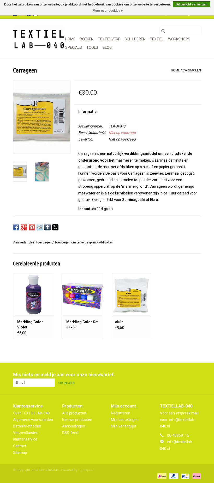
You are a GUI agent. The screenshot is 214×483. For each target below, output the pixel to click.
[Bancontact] (185, 476)
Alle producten (74, 413)
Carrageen (192, 70)
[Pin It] (32, 227)
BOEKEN (86, 39)
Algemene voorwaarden (33, 420)
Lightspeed (86, 470)
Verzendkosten (25, 433)
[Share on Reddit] (40, 227)
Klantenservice (25, 439)
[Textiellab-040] (38, 39)
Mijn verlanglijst (123, 426)
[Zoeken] (163, 31)
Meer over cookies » (108, 11)
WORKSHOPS (179, 39)
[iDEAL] (161, 476)
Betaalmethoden (27, 426)
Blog (107, 47)
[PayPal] (173, 476)
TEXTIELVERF (109, 39)
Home (70, 39)
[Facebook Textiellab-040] (178, 374)
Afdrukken (106, 242)
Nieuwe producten (77, 420)
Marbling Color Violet (30, 324)
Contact (19, 446)
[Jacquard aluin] (131, 294)
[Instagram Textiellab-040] (197, 374)
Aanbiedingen (73, 426)
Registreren (120, 413)
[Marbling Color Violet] (33, 294)
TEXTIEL (157, 39)
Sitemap (20, 452)
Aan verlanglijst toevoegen (32, 242)
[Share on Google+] (24, 227)
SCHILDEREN (134, 39)
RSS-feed (70, 433)
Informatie (87, 111)
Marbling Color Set (82, 322)
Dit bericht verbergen (191, 4)
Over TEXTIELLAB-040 (31, 413)
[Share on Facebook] (16, 227)
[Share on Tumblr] (47, 227)
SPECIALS (73, 47)
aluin (119, 322)
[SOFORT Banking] (196, 476)
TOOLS (92, 47)
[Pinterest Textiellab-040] (187, 374)
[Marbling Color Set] (82, 294)
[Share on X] (55, 227)
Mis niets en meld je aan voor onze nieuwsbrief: (64, 374)
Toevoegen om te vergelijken (76, 242)
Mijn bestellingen (125, 420)
